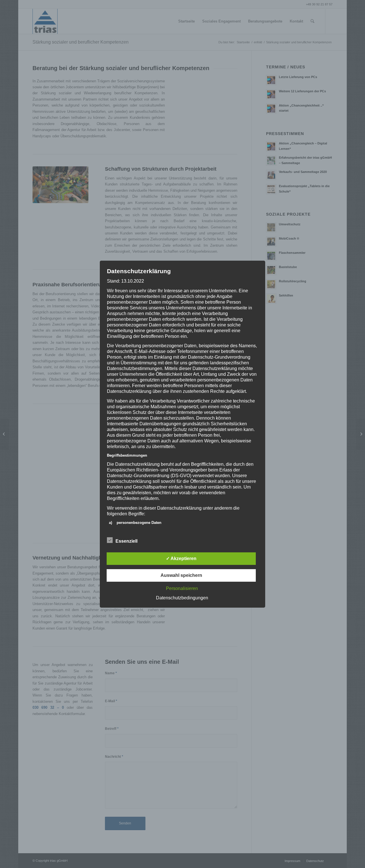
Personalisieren (182, 588)
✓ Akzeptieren (181, 558)
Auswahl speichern (181, 575)
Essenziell (126, 541)
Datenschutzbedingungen (182, 597)
